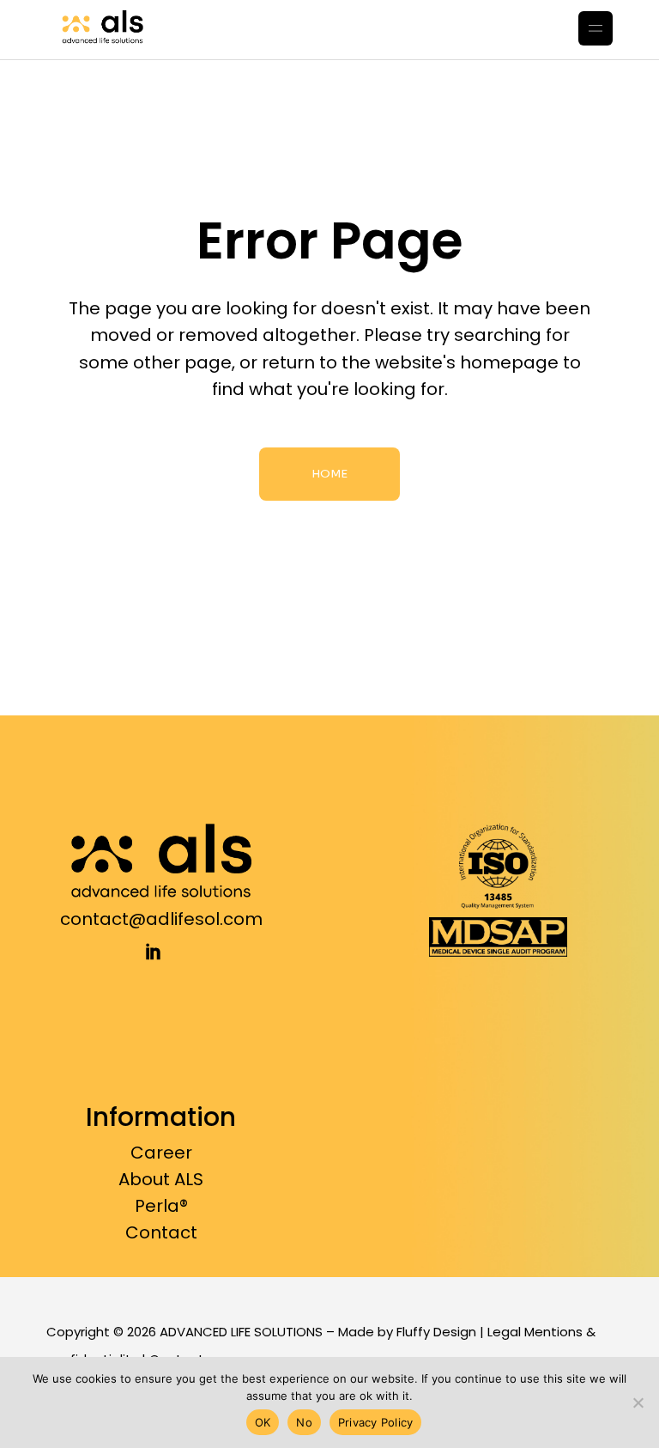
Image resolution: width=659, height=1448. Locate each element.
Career (161, 1153)
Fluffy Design (436, 1332)
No (304, 1422)
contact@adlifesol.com (161, 919)
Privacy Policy (376, 1422)
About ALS (160, 1179)
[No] (637, 1402)
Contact (161, 1232)
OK (263, 1422)
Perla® (161, 1206)
